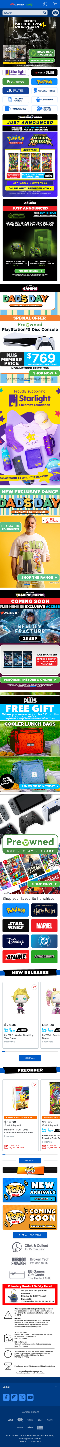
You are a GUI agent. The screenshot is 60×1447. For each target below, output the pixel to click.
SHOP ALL (30, 1058)
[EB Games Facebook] (6, 1397)
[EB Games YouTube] (30, 1397)
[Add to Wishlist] (34, 987)
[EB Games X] (22, 1397)
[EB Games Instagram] (14, 1397)
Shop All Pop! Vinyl (30, 1235)
